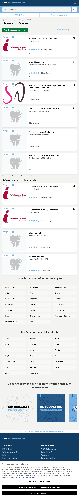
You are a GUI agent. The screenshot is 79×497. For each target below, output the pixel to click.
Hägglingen (9, 316)
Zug (31, 356)
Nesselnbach (9, 299)
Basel (7, 344)
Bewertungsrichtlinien (9, 458)
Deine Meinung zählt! (41, 431)
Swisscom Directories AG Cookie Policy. (24, 477)
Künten (32, 304)
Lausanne (33, 344)
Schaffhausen (10, 362)
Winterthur (34, 350)
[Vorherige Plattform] (3, 409)
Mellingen (22, 20)
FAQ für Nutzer (7, 449)
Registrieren (45, 455)
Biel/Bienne (9, 356)
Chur (32, 362)
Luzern (57, 344)
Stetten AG (34, 287)
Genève (33, 339)
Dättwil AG (9, 304)
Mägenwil (33, 299)
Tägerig (33, 293)
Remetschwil (10, 310)
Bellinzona (59, 362)
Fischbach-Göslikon (62, 316)
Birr (31, 322)
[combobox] (38, 9)
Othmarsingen (35, 316)
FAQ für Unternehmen (48, 449)
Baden (32, 310)
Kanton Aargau (11, 20)
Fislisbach (59, 299)
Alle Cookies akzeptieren (39, 493)
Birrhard (58, 293)
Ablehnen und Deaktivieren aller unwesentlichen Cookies (39, 487)
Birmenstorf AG (11, 322)
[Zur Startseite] (14, 3)
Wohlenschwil (60, 287)
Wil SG (7, 373)
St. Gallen (58, 350)
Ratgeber (5, 455)
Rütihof (7, 293)
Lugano (7, 350)
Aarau (7, 367)
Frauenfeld (34, 373)
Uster (57, 367)
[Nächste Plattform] (76, 409)
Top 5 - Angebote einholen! (15, 30)
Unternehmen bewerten (10, 452)
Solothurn (33, 367)
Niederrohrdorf (10, 287)
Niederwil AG (60, 310)
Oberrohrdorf (60, 304)
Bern (57, 339)
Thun (57, 356)
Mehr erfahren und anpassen (39, 481)
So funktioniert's (46, 452)
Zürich (7, 339)
